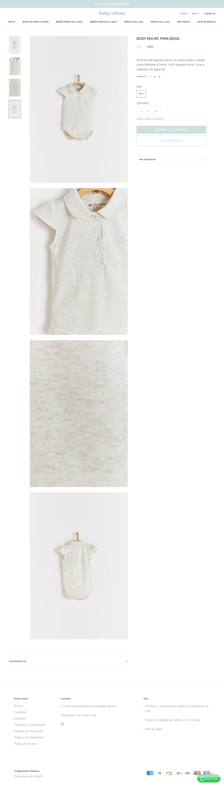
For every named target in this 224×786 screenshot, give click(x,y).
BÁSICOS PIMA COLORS (36, 21)
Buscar (195, 13)
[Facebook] (150, 77)
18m (141, 93)
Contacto (20, 712)
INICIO (11, 21)
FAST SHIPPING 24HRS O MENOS (112, 4)
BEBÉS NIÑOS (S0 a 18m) (103, 21)
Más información (147, 159)
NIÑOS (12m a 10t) (160, 21)
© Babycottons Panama (26, 771)
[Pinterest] (159, 77)
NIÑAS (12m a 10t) (133, 21)
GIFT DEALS (183, 21)
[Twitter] (155, 77)
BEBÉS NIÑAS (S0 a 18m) (69, 21)
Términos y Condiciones (29, 725)
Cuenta (183, 13)
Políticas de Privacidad (28, 731)
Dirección (20, 718)
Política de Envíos (25, 743)
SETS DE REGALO (206, 21)
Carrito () (210, 13)
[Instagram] (62, 723)
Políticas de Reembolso (29, 737)
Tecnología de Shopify (28, 776)
